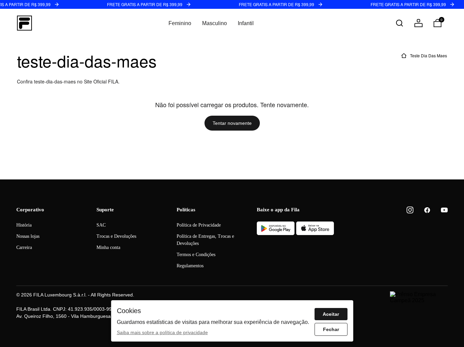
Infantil (246, 23)
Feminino (179, 23)
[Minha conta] (418, 23)
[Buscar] (399, 23)
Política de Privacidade (199, 225)
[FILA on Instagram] (410, 210)
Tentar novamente (232, 123)
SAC (101, 225)
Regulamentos (190, 265)
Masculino (214, 23)
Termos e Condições (196, 254)
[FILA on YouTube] (444, 210)
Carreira (24, 247)
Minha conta (108, 247)
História (24, 225)
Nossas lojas (27, 236)
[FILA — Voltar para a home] (24, 23)
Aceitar (331, 314)
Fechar (331, 329)
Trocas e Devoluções (116, 236)
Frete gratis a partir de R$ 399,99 (144, 4)
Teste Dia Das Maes (428, 55)
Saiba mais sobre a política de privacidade (162, 332)
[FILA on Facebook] (427, 210)
